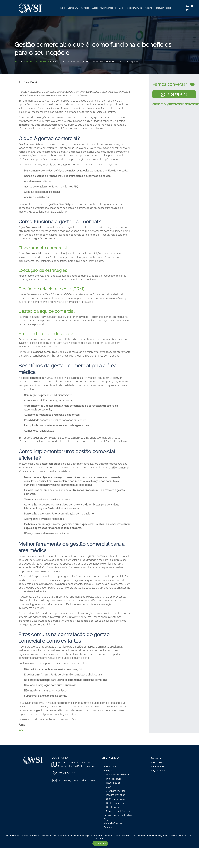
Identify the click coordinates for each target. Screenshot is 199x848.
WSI (21, 729)
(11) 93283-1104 (176, 94)
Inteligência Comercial (117, 774)
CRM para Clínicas (115, 799)
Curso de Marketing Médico (104, 8)
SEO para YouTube (115, 791)
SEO (108, 787)
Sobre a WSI (73, 8)
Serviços (85, 8)
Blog (121, 8)
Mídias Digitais (113, 778)
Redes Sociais (113, 783)
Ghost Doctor (113, 807)
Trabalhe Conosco (163, 8)
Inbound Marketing (115, 795)
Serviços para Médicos (36, 61)
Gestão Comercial (115, 803)
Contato (148, 8)
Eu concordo (100, 843)
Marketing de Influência (118, 811)
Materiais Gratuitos (134, 8)
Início (62, 8)
